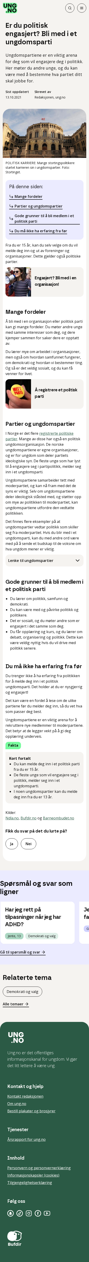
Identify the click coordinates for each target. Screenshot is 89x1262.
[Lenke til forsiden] (10, 8)
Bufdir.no (29, 818)
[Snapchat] (10, 1213)
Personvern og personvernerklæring (39, 1167)
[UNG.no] (44, 1037)
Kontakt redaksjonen (25, 1096)
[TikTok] (19, 1213)
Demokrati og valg (22, 991)
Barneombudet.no (58, 818)
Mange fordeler (28, 196)
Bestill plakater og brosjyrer (31, 1110)
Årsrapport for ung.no (26, 1139)
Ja (11, 843)
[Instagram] (29, 1213)
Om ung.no (16, 1103)
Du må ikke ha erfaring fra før (41, 230)
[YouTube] (47, 1213)
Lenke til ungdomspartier (30, 560)
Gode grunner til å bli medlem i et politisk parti (44, 218)
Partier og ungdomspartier (39, 206)
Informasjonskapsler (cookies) (33, 1175)
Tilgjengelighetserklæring (29, 1182)
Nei (28, 843)
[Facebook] (38, 1213)
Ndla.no (12, 818)
